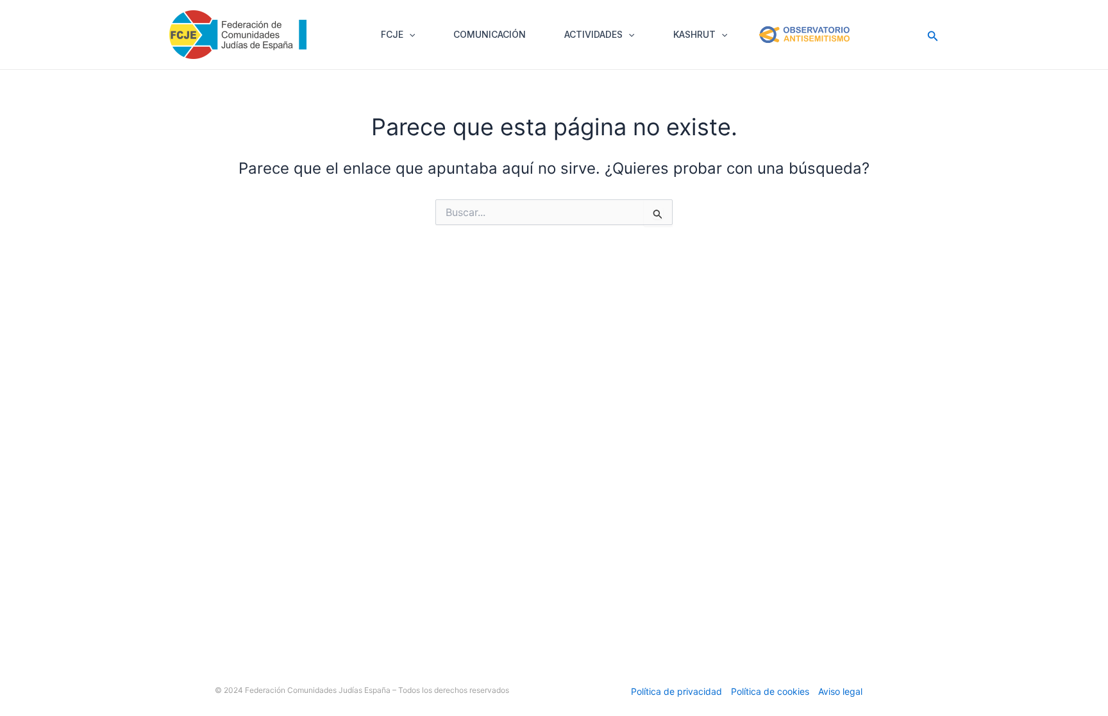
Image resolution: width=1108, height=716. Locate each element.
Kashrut (694, 34)
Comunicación (489, 34)
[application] (409, 34)
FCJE (392, 34)
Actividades (593, 34)
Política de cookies (770, 691)
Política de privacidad (676, 691)
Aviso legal (840, 691)
